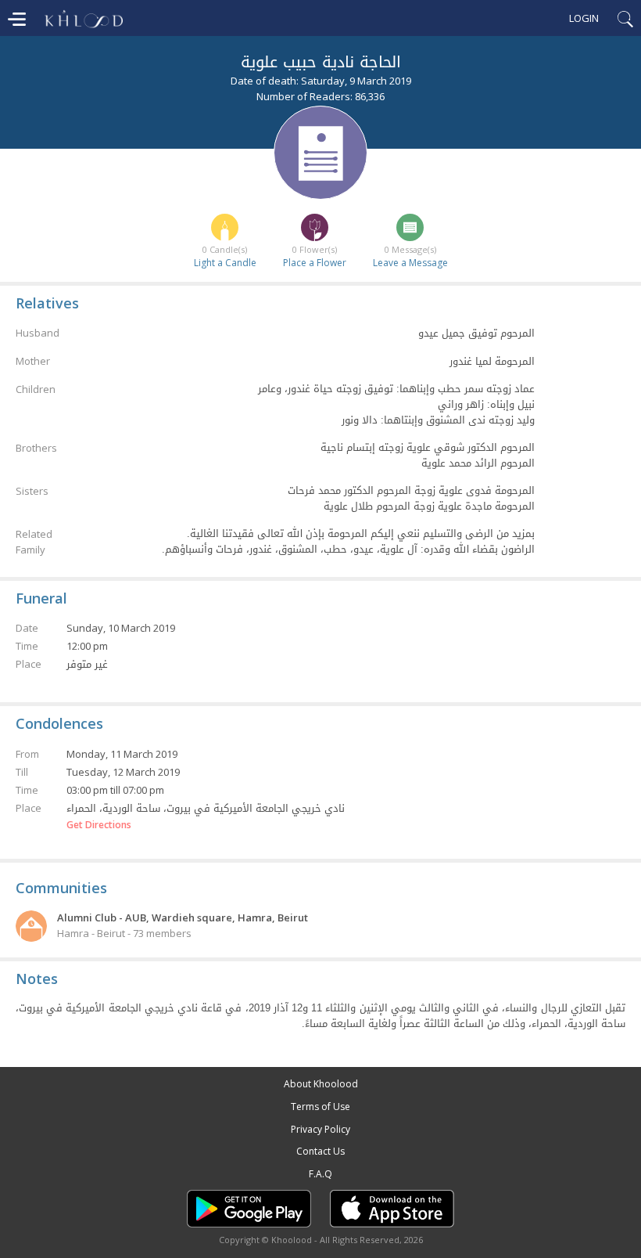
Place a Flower (314, 262)
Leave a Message (410, 262)
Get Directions (98, 825)
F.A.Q (320, 1174)
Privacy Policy (320, 1129)
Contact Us (320, 1151)
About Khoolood (321, 1083)
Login (584, 18)
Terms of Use (320, 1106)
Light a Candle (225, 262)
